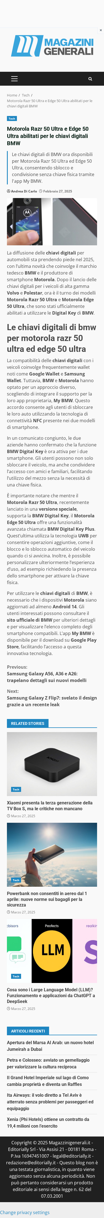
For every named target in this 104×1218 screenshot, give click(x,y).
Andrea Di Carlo (24, 191)
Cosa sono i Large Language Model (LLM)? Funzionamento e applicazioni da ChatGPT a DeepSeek (52, 951)
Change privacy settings (25, 1212)
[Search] (90, 78)
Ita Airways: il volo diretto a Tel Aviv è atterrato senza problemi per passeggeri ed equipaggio (50, 1102)
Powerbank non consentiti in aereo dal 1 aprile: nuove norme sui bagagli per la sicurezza (52, 855)
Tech (12, 118)
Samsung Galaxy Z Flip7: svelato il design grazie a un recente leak (52, 698)
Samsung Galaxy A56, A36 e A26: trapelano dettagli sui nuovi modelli (47, 673)
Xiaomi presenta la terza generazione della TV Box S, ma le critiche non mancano (52, 764)
